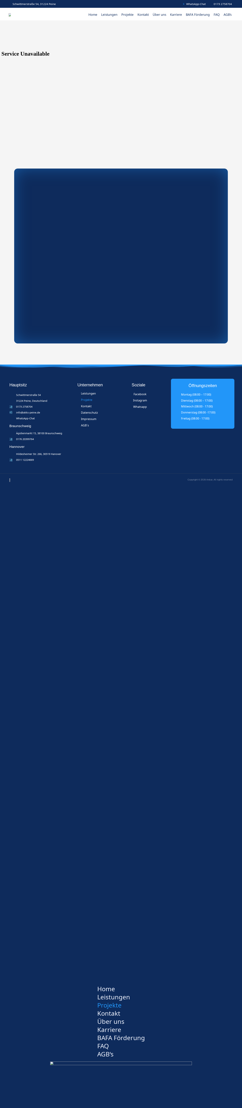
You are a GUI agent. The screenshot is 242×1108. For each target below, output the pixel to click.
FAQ (217, 14)
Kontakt (143, 14)
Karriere (176, 14)
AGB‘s (228, 14)
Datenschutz (89, 413)
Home (92, 14)
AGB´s (85, 425)
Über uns (159, 14)
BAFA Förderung (198, 14)
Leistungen (109, 14)
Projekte (127, 14)
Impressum (88, 419)
